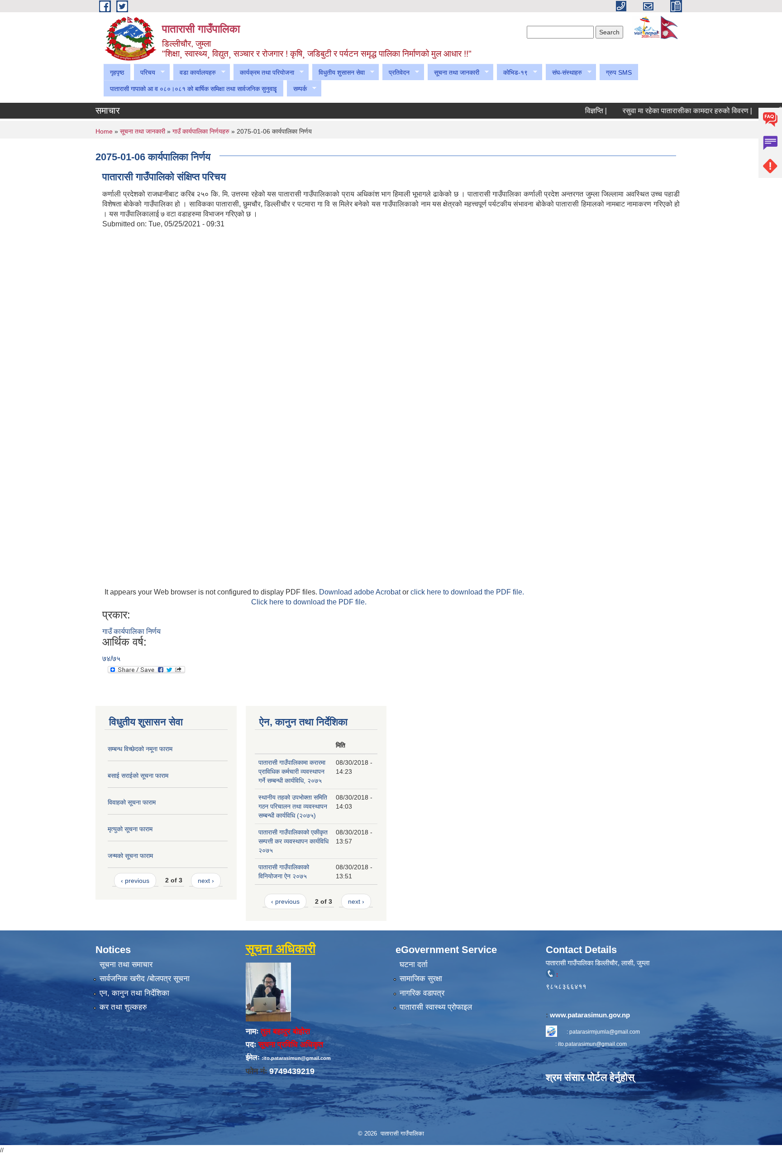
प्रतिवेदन (396, 73)
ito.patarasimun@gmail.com (592, 1044)
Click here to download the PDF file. (309, 602)
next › (206, 880)
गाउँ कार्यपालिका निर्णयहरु (200, 131)
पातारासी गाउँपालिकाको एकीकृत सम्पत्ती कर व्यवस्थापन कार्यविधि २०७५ (293, 841)
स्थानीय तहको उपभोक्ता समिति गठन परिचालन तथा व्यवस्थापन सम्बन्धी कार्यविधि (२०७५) (292, 806)
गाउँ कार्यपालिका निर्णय (131, 631)
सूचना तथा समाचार (126, 964)
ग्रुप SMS (619, 72)
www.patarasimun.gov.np (591, 1015)
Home (104, 131)
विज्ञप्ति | (577, 111)
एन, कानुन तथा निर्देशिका (134, 993)
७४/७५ (111, 658)
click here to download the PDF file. (467, 592)
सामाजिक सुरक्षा (421, 978)
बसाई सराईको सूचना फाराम (138, 775)
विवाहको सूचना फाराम (132, 802)
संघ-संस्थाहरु (563, 73)
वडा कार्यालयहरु (194, 73)
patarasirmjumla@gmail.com (604, 1032)
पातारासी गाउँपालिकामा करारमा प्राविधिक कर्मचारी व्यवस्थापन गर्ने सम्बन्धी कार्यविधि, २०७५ (291, 771)
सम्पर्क (296, 89)
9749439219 (292, 1071)
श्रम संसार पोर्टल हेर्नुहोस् (590, 1077)
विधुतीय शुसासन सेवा (338, 73)
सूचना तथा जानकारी (453, 73)
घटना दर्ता (414, 964)
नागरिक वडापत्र (422, 993)
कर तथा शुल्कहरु (123, 1007)
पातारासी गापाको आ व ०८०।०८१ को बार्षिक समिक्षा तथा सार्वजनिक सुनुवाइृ (193, 88)
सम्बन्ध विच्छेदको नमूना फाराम (140, 748)
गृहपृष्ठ (117, 72)
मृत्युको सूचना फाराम (130, 829)
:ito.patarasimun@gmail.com (296, 1058)
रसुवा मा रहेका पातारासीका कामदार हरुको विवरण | (669, 111)
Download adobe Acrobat (360, 592)
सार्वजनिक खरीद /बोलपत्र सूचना (145, 978)
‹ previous (135, 880)
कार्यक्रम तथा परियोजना (263, 73)
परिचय (144, 73)
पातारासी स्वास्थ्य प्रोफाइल (436, 1007)
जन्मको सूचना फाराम (130, 855)
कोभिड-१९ (512, 73)
